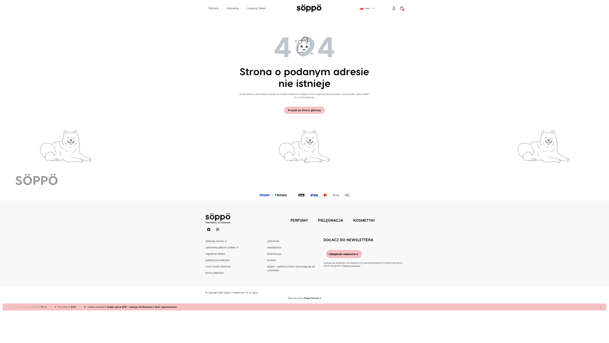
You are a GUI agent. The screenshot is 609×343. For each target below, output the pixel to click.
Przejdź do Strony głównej (304, 110)
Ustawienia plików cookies (221, 247)
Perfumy (299, 220)
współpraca (274, 247)
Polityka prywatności (218, 260)
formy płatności (215, 272)
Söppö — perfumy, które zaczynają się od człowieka (291, 268)
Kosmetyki (364, 220)
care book (273, 240)
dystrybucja (274, 253)
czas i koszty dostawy (218, 266)
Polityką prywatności (351, 266)
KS (254, 292)
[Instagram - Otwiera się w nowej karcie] (217, 229)
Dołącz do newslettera (344, 254)
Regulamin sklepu (215, 253)
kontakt (271, 260)
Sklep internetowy (303, 298)
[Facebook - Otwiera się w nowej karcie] (209, 229)
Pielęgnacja (330, 220)
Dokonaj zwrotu (215, 240)
